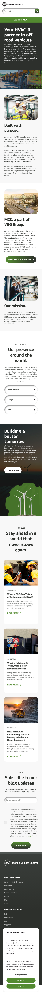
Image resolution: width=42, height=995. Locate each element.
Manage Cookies (21, 974)
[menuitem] (13, 882)
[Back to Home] (15, 4)
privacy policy (23, 969)
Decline (21, 986)
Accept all (21, 980)
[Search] (37, 11)
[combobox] (21, 11)
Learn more (14, 471)
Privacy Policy (30, 836)
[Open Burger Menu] (39, 4)
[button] (38, 991)
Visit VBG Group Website (21, 259)
